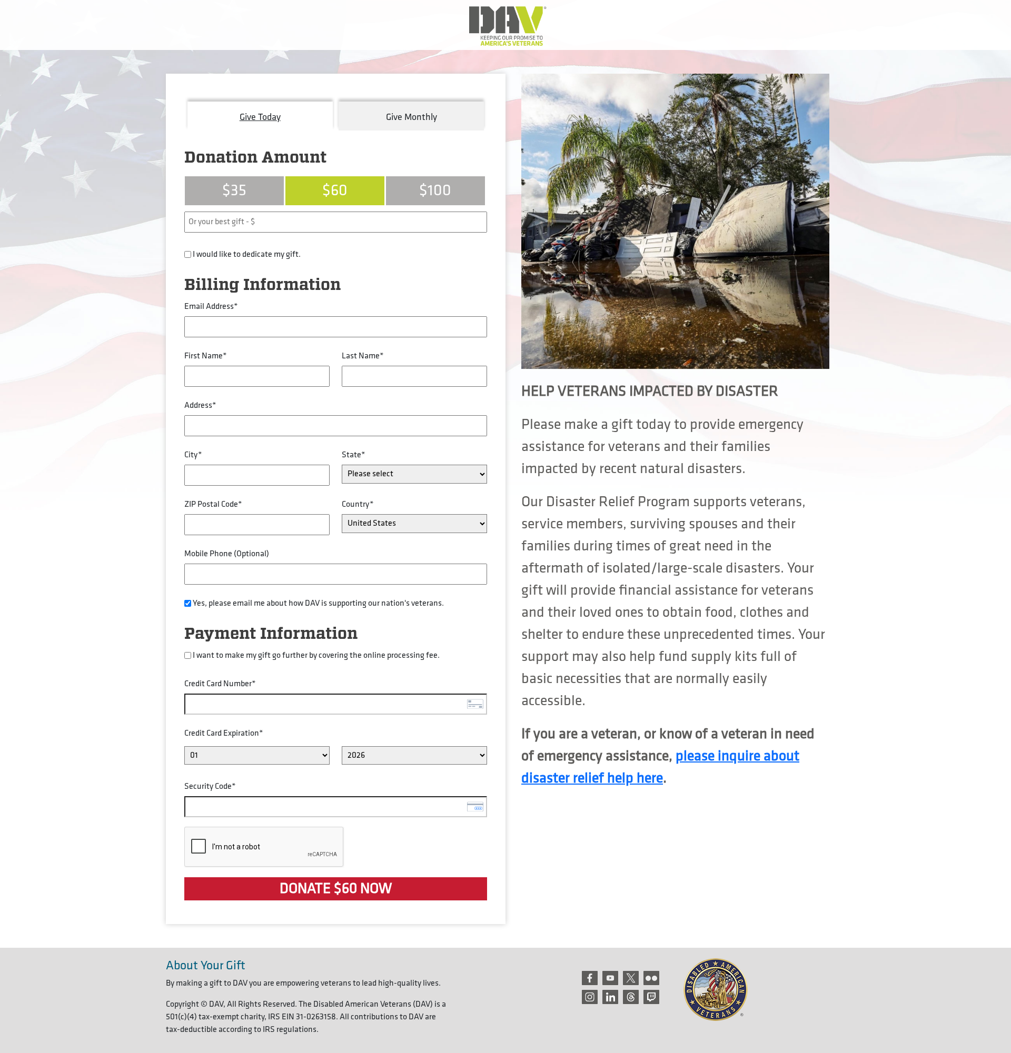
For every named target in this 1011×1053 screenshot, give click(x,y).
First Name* (205, 356)
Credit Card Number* (220, 684)
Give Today (260, 117)
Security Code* (210, 786)
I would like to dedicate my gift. (247, 254)
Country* (358, 504)
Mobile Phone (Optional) (226, 554)
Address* (200, 405)
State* (353, 455)
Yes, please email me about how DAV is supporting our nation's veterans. (318, 603)
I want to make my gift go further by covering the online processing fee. (316, 655)
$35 (234, 190)
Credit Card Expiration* (223, 733)
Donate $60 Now (336, 888)
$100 (435, 190)
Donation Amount (255, 158)
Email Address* (211, 307)
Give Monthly (411, 117)
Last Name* (363, 356)
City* (193, 455)
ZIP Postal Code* (213, 504)
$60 (335, 190)
